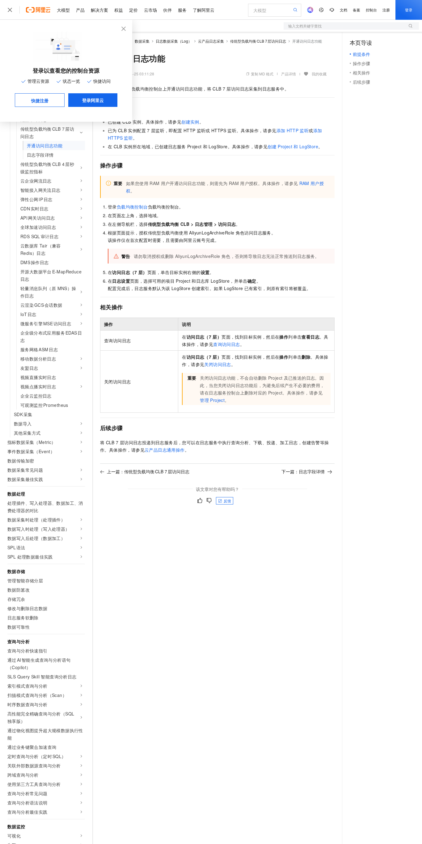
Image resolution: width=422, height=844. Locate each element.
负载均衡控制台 (132, 207)
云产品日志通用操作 (165, 450)
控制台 (371, 9)
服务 (182, 10)
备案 (356, 9)
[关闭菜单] (10, 10)
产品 (80, 10)
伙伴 (167, 10)
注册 (386, 9)
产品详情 (288, 73)
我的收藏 (319, 73)
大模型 (63, 10)
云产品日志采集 (211, 41)
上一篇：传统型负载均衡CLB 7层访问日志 (148, 471)
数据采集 (142, 41)
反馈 (227, 500)
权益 (118, 10)
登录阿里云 (93, 100)
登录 (408, 9)
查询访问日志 (226, 344)
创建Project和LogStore (293, 146)
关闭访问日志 (217, 364)
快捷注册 (40, 100)
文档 (343, 9)
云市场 (150, 10)
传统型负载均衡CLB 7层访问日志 (258, 41)
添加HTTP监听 (292, 130)
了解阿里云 (203, 10)
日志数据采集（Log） (174, 41)
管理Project (212, 400)
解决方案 (99, 10)
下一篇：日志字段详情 (303, 471)
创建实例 (190, 122)
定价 (133, 10)
